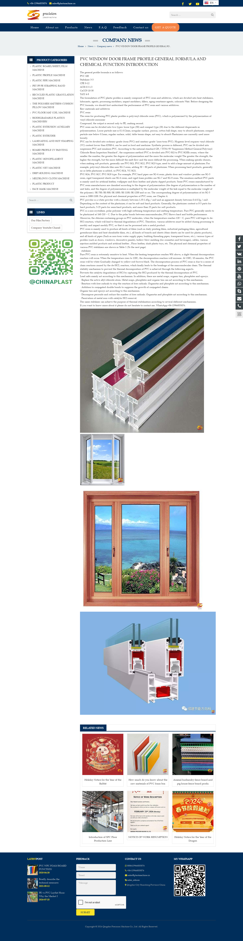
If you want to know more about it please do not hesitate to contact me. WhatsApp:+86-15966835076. (133, 305)
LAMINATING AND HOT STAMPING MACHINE (52, 143)
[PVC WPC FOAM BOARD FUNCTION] (32, 874)
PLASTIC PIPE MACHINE (46, 80)
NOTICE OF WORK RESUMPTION (148, 837)
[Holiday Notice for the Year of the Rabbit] (102, 754)
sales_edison (133, 880)
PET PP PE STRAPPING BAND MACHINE (48, 87)
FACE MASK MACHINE (45, 189)
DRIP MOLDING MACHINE (47, 173)
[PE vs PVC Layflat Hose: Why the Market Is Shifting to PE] (32, 901)
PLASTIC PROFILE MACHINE (48, 75)
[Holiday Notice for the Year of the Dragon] (192, 811)
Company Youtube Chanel (45, 227)
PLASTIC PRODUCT (43, 183)
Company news (121, 40)
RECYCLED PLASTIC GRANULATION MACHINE (53, 96)
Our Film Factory (40, 220)
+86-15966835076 (38, 3)
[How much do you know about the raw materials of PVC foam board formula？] (147, 754)
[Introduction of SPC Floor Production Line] (102, 811)
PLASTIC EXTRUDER (43, 135)
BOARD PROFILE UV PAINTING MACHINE (50, 152)
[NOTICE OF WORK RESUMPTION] (147, 811)
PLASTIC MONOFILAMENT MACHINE (47, 161)
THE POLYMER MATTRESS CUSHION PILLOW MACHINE (52, 105)
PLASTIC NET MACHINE (46, 167)
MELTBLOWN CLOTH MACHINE (50, 178)
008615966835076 (136, 865)
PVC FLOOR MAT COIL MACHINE (51, 112)
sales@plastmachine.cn (63, 3)
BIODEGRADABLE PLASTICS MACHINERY (48, 120)
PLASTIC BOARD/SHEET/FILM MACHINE (49, 68)
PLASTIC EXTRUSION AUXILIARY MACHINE (51, 128)
